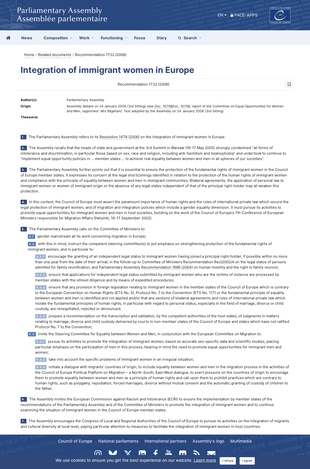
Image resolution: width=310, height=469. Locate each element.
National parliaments (118, 441)
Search (190, 37)
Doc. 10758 (163, 106)
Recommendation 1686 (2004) (167, 267)
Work (84, 37)
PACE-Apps (246, 15)
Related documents (54, 54)
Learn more (205, 460)
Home (29, 54)
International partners (165, 441)
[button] (289, 84)
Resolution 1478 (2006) (120, 137)
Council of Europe (75, 441)
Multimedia (241, 441)
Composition (56, 37)
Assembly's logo (208, 441)
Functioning (112, 37)
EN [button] (220, 15)
